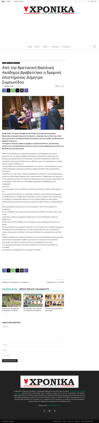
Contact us (70, 421)
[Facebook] (89, 1)
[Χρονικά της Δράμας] (49, 9)
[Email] (17, 90)
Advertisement (57, 421)
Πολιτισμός (66, 47)
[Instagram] (92, 1)
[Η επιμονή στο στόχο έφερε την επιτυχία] (54, 300)
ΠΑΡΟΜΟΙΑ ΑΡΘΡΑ (9, 289)
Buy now (77, 421)
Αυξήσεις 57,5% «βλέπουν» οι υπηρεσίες (15, 282)
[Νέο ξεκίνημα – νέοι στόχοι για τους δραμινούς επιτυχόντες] (33, 300)
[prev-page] (3, 314)
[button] (94, 47)
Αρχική (30, 47)
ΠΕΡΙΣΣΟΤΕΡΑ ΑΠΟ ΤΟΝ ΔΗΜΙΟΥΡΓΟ (34, 289)
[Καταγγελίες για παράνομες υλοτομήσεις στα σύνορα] (11, 300)
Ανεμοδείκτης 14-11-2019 (55, 282)
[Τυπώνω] (22, 90)
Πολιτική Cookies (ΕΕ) (87, 421)
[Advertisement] (49, 29)
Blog (64, 421)
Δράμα (37, 47)
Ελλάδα (45, 47)
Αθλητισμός (55, 47)
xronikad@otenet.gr (54, 405)
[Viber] (26, 90)
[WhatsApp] (13, 90)
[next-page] (6, 314)
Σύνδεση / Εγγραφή (18, 1)
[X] (95, 1)
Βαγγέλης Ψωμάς (9, 86)
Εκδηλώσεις (16, 63)
